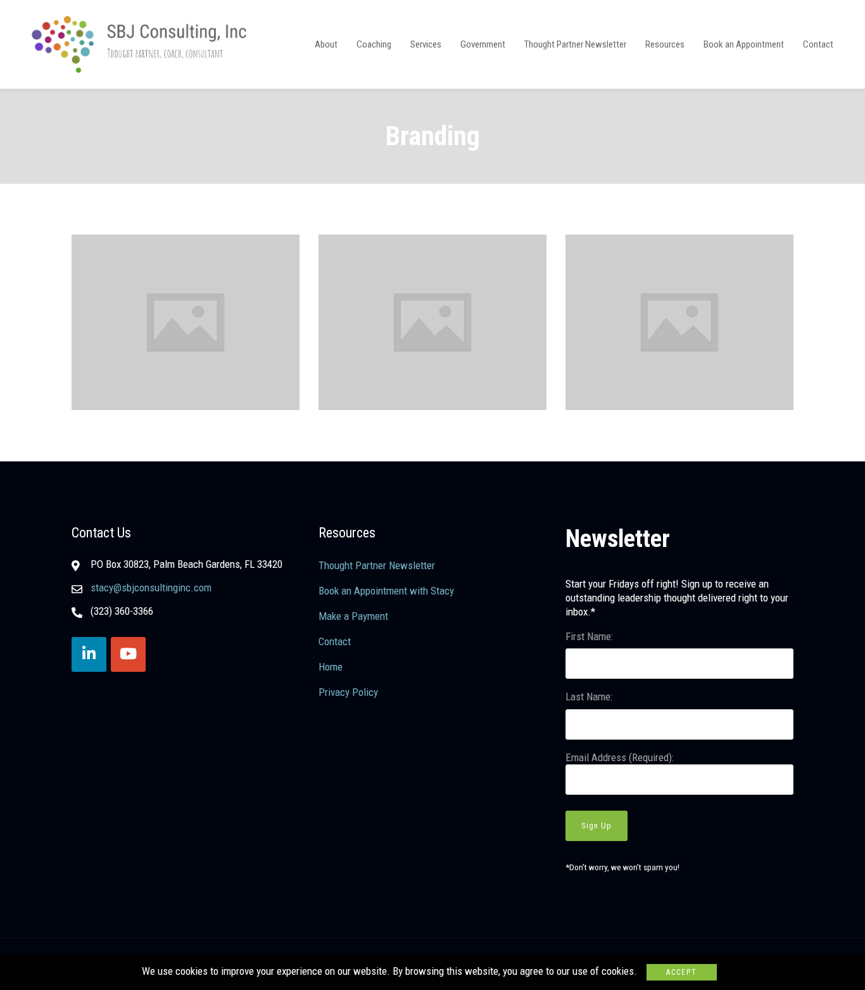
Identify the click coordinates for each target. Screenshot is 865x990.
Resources (665, 44)
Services (425, 44)
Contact (818, 44)
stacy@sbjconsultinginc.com (151, 587)
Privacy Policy (348, 692)
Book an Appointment (744, 44)
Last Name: (588, 696)
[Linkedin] (89, 654)
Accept (681, 972)
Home (331, 666)
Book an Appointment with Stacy (386, 590)
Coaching (374, 44)
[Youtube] (128, 654)
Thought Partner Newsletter (575, 44)
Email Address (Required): (619, 757)
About (326, 44)
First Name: (589, 636)
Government (482, 44)
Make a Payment (353, 616)
